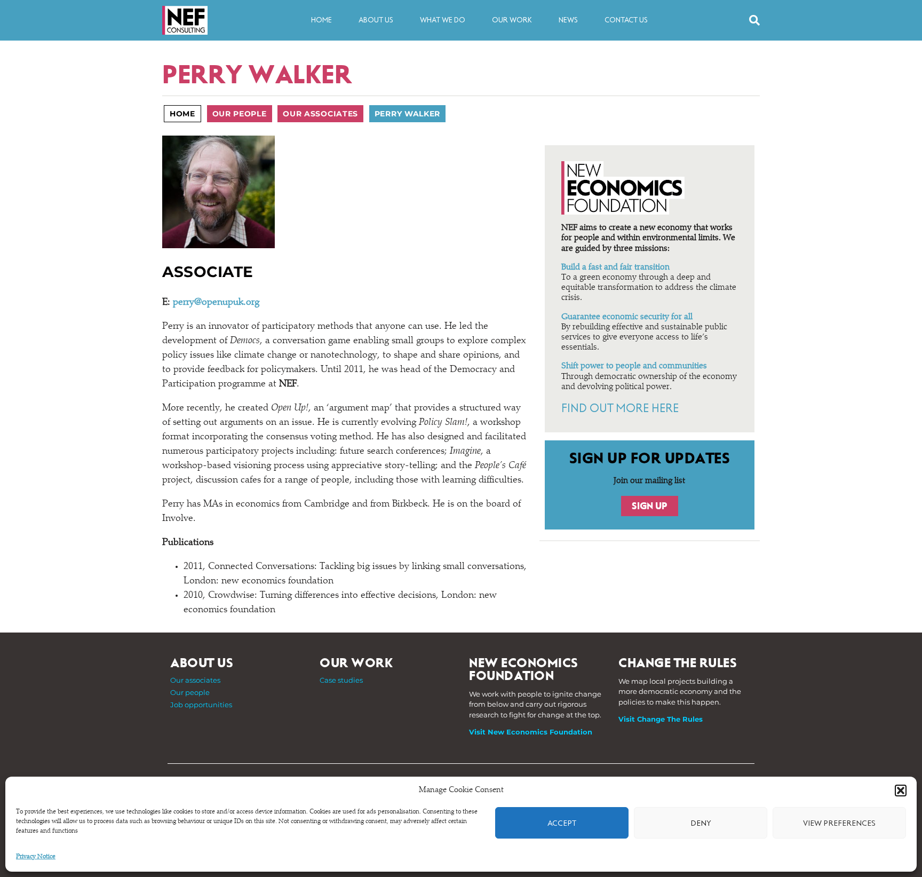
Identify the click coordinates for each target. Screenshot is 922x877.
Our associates (320, 113)
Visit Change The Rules (660, 719)
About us (376, 20)
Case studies (341, 680)
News (568, 20)
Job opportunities (201, 704)
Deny (700, 823)
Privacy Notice (35, 857)
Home (321, 20)
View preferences (839, 823)
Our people (239, 113)
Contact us (626, 20)
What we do (442, 20)
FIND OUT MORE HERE (619, 408)
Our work (512, 20)
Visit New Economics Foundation (530, 732)
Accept (561, 823)
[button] (900, 790)
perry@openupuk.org (216, 302)
